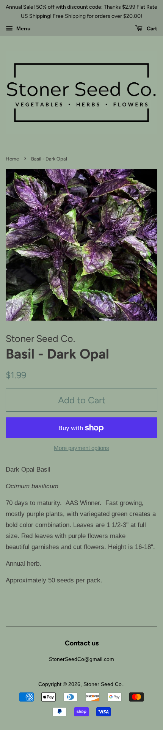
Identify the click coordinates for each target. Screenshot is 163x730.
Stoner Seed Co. (103, 684)
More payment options (81, 448)
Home (12, 159)
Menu (23, 28)
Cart (151, 28)
